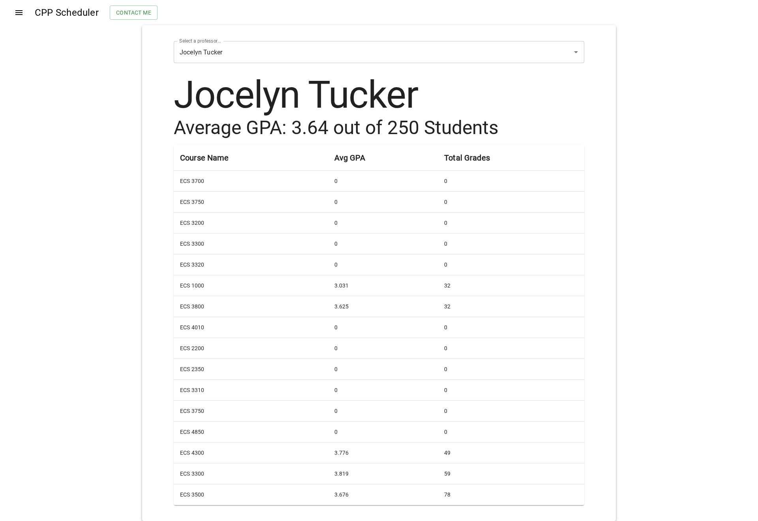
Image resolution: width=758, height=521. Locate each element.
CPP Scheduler (67, 12)
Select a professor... (200, 41)
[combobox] (368, 52)
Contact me (133, 12)
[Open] (576, 52)
